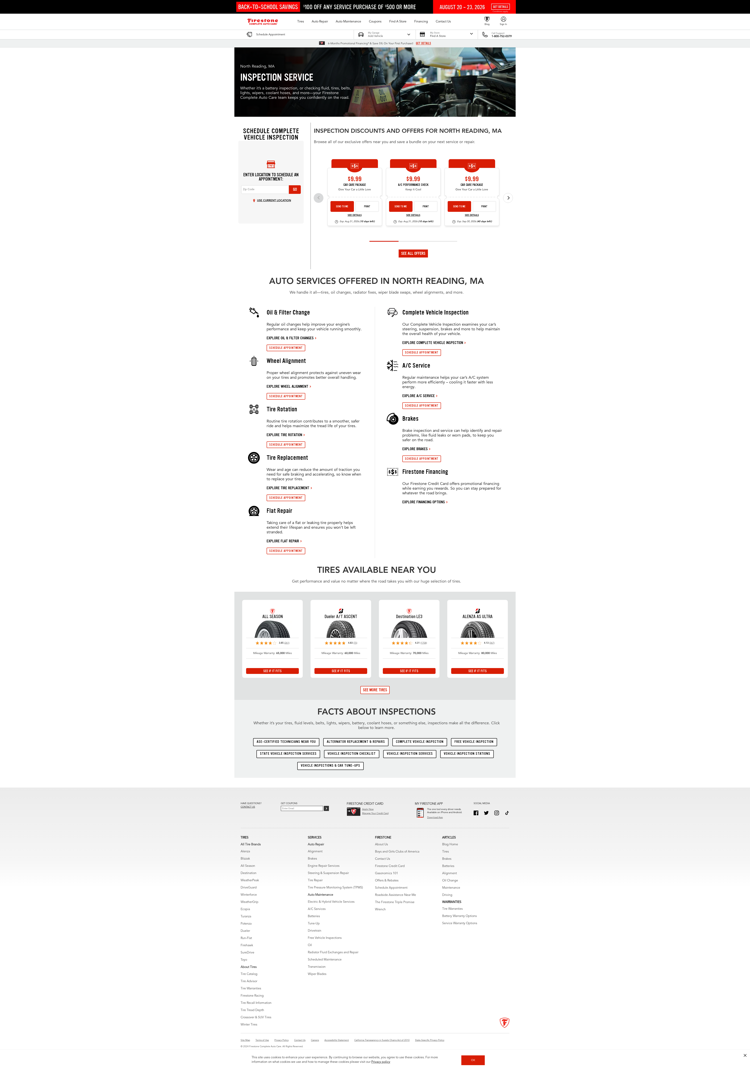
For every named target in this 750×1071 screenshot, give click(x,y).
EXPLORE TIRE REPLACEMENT (288, 487)
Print (367, 206)
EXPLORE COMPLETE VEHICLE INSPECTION (432, 342)
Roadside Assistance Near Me (395, 895)
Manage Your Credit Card (375, 813)
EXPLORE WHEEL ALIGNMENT (287, 386)
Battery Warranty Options (459, 916)
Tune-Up (314, 923)
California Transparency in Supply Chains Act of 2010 (382, 1040)
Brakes (312, 858)
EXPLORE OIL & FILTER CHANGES (290, 337)
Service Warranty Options (459, 923)
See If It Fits (272, 671)
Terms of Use (262, 1040)
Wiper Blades (317, 974)
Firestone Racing (252, 995)
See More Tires (375, 690)
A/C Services (317, 909)
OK (473, 1060)
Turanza (246, 916)
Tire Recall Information (256, 1003)
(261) (286, 643)
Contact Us (382, 859)
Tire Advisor (249, 981)
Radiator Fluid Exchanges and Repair (333, 952)
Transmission (317, 967)
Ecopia (245, 909)
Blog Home (450, 844)
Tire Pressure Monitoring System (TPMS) (335, 887)
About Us (381, 844)
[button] (300, 22)
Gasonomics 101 (386, 873)
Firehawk (247, 945)
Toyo (244, 959)
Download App (435, 817)
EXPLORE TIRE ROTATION (284, 434)
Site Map (245, 1040)
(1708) (423, 643)
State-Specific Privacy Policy (429, 1040)
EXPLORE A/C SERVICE (418, 395)
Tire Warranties (251, 988)
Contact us (248, 807)
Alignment (315, 851)
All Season (248, 866)
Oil (310, 945)
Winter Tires (249, 1024)
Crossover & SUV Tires (256, 1017)
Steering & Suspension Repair (328, 873)
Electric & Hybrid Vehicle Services (331, 901)
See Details (355, 215)
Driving (447, 895)
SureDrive (247, 952)
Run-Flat (246, 938)
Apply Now (368, 809)
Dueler (245, 931)
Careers (315, 1040)
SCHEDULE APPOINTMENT (286, 348)
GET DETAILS (423, 43)
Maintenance (451, 887)
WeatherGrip (249, 902)
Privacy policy (380, 1062)
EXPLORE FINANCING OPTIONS (423, 501)
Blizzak (245, 858)
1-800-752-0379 (502, 36)
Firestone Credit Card (390, 866)
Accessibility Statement (336, 1040)
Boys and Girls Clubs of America (397, 851)
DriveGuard (249, 887)
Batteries (314, 916)
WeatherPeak (250, 880)
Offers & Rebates (386, 880)
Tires (445, 851)
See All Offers (413, 253)
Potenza (246, 923)
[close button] (745, 1055)
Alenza (245, 851)
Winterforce (249, 894)
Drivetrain (314, 930)
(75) (355, 643)
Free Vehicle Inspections (325, 938)
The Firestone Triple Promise (394, 902)
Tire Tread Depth (252, 1010)
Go (295, 189)
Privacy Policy (281, 1040)
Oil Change (450, 880)
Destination (248, 873)
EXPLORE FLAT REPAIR (283, 541)
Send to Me (342, 206)
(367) (492, 643)
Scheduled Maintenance (325, 959)
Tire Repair (315, 880)
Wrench (380, 909)
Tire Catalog (249, 974)
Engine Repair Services (323, 866)
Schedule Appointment (391, 887)
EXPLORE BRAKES (415, 448)
